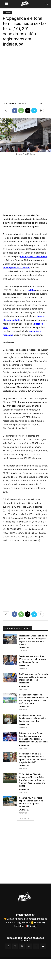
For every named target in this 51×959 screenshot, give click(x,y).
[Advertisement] (25, 75)
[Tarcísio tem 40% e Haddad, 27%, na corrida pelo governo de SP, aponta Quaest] (10, 660)
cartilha (31, 290)
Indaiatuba (7, 12)
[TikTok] (29, 946)
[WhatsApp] (21, 110)
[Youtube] (43, 946)
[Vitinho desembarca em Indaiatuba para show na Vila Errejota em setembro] (10, 719)
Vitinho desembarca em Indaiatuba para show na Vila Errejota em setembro (32, 718)
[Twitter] (34, 110)
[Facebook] (14, 110)
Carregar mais (24, 818)
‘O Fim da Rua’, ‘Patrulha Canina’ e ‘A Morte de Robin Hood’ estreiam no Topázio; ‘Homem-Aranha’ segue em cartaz (32, 780)
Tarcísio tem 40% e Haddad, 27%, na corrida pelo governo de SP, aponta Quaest (32, 659)
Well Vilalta (11, 103)
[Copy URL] (27, 110)
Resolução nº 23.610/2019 (33, 256)
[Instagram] (15, 946)
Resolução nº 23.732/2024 (16, 267)
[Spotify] (22, 946)
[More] (41, 110)
